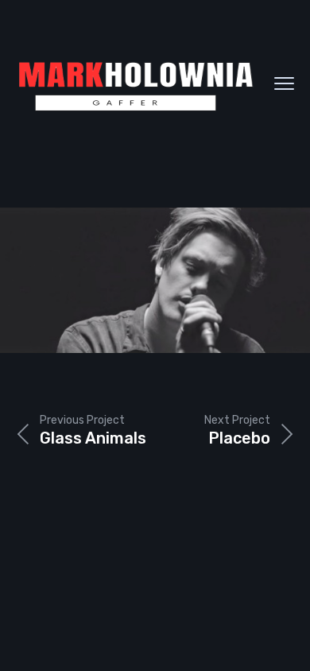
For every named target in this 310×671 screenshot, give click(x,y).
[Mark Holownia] (135, 83)
